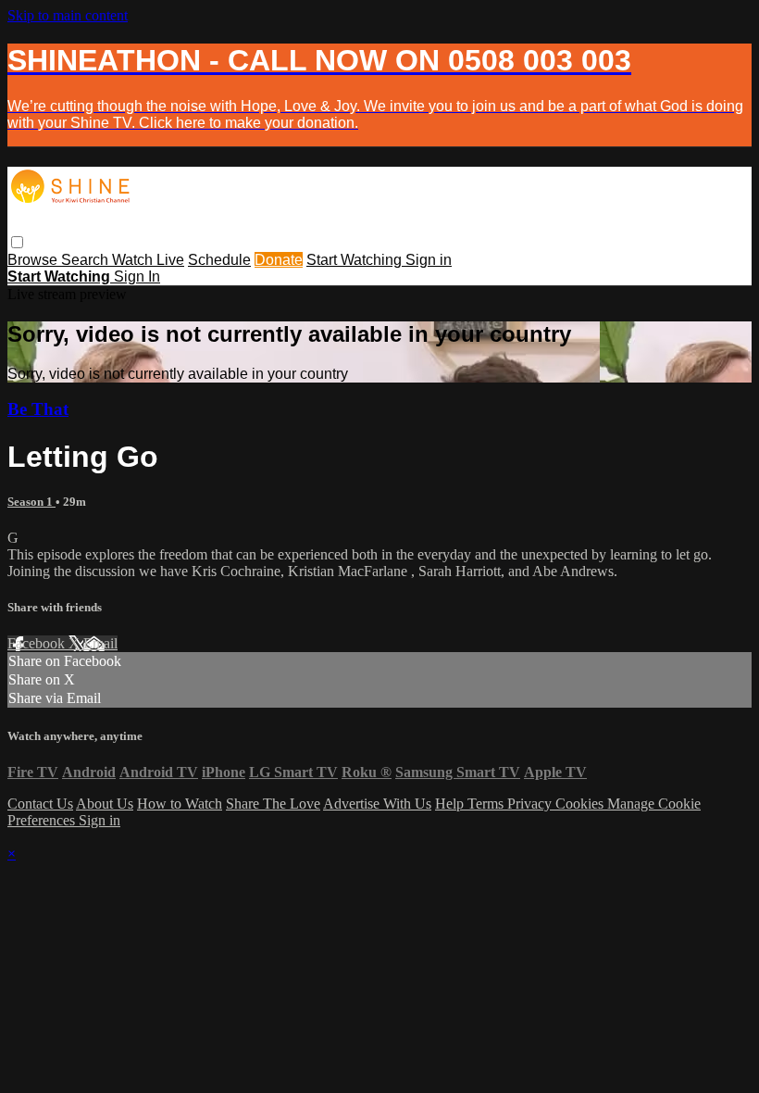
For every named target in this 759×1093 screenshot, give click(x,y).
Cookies (581, 803)
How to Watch (179, 803)
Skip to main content (67, 15)
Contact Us (40, 803)
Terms (487, 803)
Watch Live (148, 260)
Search (86, 260)
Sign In (137, 276)
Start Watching (355, 260)
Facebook (37, 643)
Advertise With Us (377, 803)
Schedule (219, 260)
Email (100, 643)
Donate (279, 260)
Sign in (428, 260)
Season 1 (31, 502)
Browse (34, 260)
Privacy (531, 803)
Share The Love (273, 803)
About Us (104, 803)
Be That (37, 409)
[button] (17, 242)
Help (451, 803)
